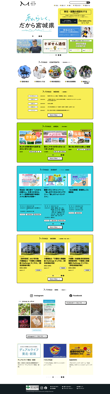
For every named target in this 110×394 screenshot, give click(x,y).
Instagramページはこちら (35, 336)
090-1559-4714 (84, 21)
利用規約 (54, 388)
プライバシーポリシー (68, 388)
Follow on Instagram (49, 301)
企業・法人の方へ (67, 386)
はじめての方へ (55, 386)
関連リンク (80, 386)
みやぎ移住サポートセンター (67, 21)
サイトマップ (81, 388)
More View (54, 115)
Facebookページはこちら (74, 303)
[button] (32, 36)
